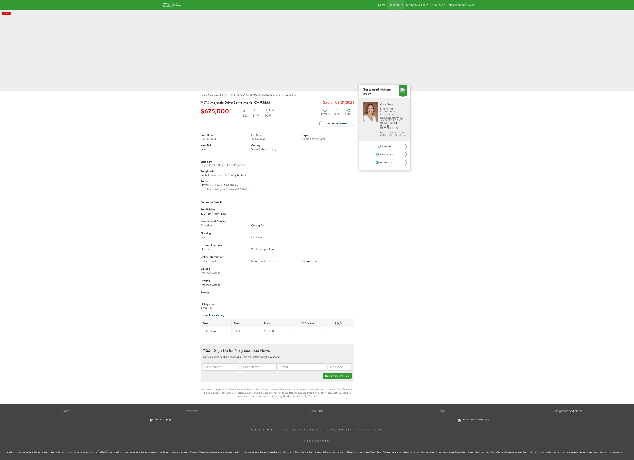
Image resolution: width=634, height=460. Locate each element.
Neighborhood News (461, 5)
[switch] (325, 113)
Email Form (386, 154)
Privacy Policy (288, 429)
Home (381, 5)
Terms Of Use (262, 429)
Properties (396, 6)
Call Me (387, 146)
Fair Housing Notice (365, 429)
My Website (387, 162)
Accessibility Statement (324, 429)
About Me (439, 6)
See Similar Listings (337, 123)
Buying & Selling (417, 6)
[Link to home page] (173, 5)
